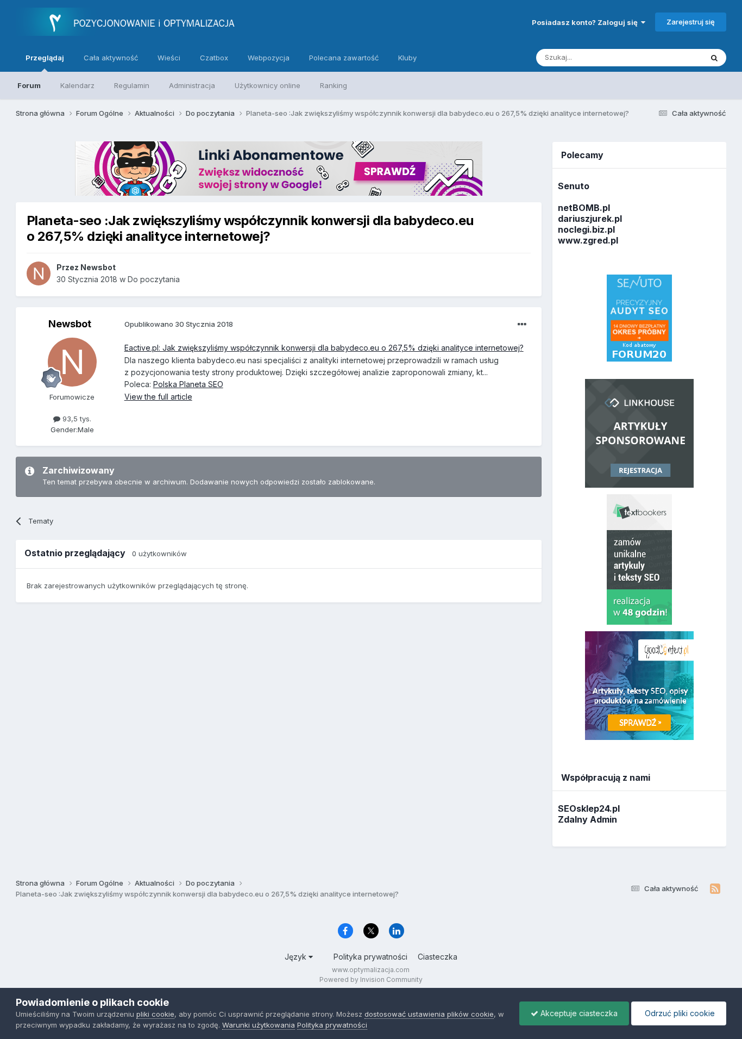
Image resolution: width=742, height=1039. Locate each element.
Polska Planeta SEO (188, 384)
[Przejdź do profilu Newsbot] (39, 273)
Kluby (407, 57)
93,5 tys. (75, 418)
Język (297, 956)
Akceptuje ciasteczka (578, 1013)
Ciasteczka (437, 956)
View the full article (158, 396)
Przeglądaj (45, 57)
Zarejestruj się (690, 21)
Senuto (573, 186)
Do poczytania (154, 279)
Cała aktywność (111, 57)
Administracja (192, 85)
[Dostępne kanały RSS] (715, 889)
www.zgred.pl (588, 240)
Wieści (169, 57)
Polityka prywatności (370, 956)
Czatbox (214, 57)
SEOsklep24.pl (589, 808)
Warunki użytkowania (258, 1025)
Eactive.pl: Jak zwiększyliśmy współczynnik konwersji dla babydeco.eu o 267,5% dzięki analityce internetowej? (324, 347)
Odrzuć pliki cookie (679, 1013)
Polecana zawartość (344, 57)
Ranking (333, 85)
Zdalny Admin (587, 819)
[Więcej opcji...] (522, 324)
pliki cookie (155, 1014)
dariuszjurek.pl (590, 218)
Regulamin (131, 85)
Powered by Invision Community (371, 979)
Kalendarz (77, 85)
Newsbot (69, 323)
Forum (29, 85)
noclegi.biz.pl (586, 229)
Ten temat (671, 57)
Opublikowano (178, 324)
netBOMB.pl (584, 207)
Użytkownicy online (267, 85)
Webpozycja (269, 57)
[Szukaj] (714, 57)
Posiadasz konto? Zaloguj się (586, 22)
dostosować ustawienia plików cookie (429, 1014)
